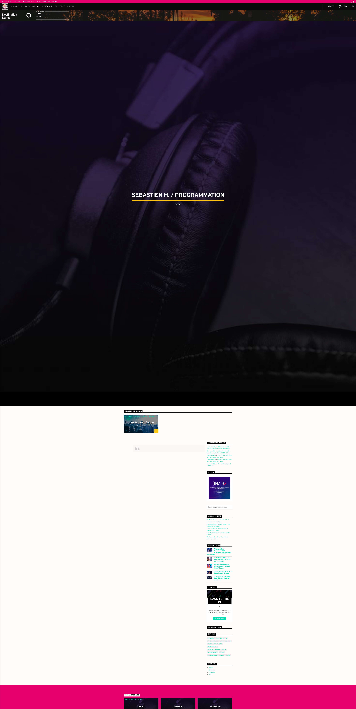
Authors (211, 638)
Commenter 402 (211, 455)
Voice (228, 655)
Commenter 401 (211, 459)
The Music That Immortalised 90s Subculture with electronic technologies (219, 551)
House (145, 416)
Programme (35, 6)
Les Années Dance (142, 422)
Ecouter (330, 6)
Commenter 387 (211, 451)
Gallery (228, 641)
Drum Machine (213, 641)
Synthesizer (212, 655)
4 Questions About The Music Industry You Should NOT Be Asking (222, 559)
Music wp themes (214, 649)
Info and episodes (219, 618)
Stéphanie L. (178, 707)
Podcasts (61, 6)
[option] (141, 424)
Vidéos (71, 6)
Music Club (218, 644)
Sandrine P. (215, 707)
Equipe (17, 2)
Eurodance (138, 416)
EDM (221, 641)
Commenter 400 (211, 464)
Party (224, 649)
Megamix (152, 416)
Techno (221, 655)
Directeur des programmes (134, 699)
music (210, 644)
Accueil (16, 6)
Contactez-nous (28, 2)
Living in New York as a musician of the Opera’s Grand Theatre (222, 566)
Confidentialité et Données (47, 2)
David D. (141, 707)
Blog (25, 6)
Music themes (213, 646)
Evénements (48, 6)
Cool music (220, 638)
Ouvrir (344, 6)
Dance (130, 416)
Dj (227, 638)
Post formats (212, 652)
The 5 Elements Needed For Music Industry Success (223, 572)
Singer (221, 652)
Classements (7, 2)
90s (125, 416)
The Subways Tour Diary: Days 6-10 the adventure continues (222, 578)
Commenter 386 (211, 446)
